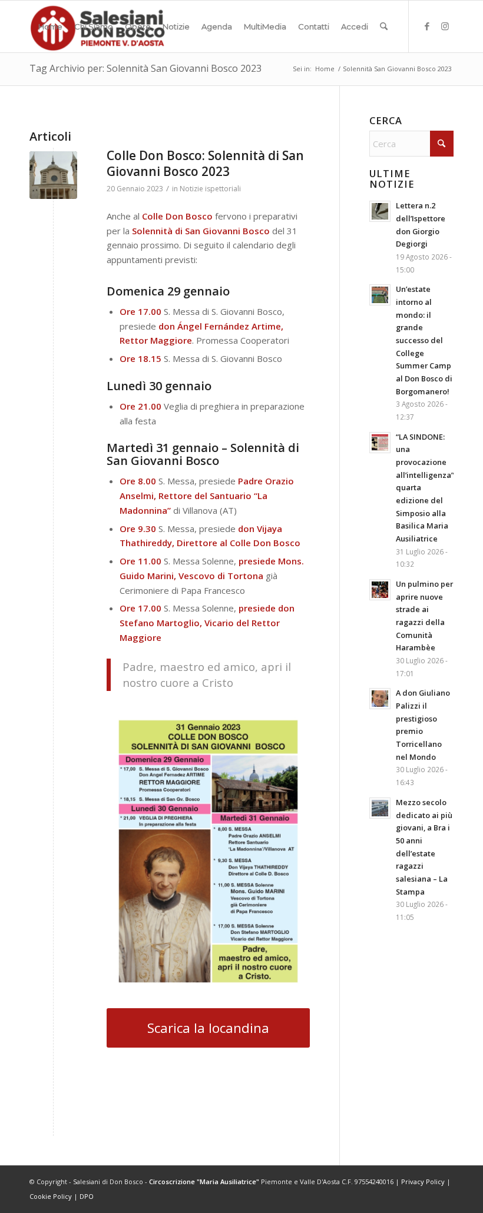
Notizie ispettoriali (210, 189)
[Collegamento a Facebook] (427, 26)
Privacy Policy (423, 1181)
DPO (87, 1196)
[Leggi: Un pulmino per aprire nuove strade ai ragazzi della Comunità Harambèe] (380, 589)
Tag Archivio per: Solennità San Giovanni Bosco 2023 (145, 68)
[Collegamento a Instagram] (445, 26)
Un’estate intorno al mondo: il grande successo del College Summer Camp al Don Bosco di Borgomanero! (424, 340)
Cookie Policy (50, 1196)
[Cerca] (383, 26)
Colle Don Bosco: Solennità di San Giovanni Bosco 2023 (205, 163)
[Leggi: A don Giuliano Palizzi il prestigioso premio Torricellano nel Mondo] (380, 698)
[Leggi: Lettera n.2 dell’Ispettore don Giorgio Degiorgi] (380, 211)
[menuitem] (50, 26)
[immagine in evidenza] (53, 175)
